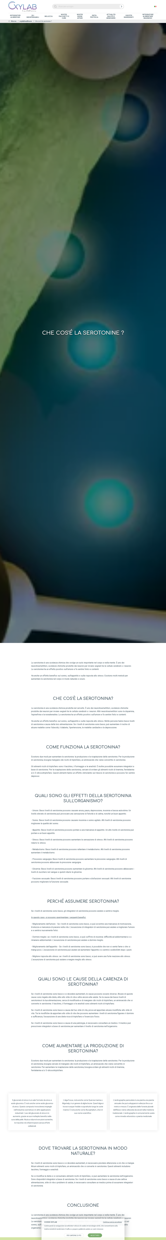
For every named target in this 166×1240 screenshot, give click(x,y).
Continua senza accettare (112, 1222)
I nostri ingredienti (129, 16)
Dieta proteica (94, 16)
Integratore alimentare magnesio (147, 16)
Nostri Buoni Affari (80, 16)
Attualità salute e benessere (110, 16)
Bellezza (49, 16)
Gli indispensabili (32, 16)
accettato (95, 1235)
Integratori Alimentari (15, 16)
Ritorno (13, 21)
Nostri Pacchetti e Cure (64, 16)
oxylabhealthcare (25, 21)
